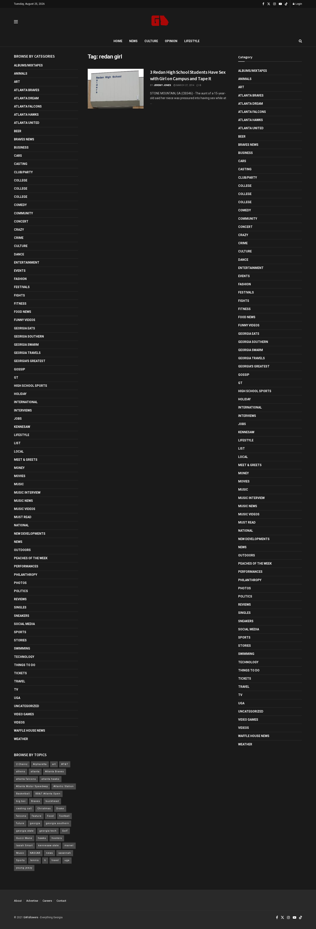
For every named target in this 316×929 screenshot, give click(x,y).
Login (298, 3)
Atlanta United (26, 122)
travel (55, 860)
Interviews (23, 410)
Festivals (22, 287)
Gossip (19, 369)
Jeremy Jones (162, 85)
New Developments (29, 533)
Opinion (171, 41)
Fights (19, 295)
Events (20, 270)
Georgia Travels (27, 353)
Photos (20, 583)
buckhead (52, 801)
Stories (20, 640)
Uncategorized (26, 706)
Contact (61, 900)
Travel (19, 681)
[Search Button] (300, 41)
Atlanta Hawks (26, 114)
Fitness (20, 303)
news (49, 853)
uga (66, 860)
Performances (26, 566)
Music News (23, 500)
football (64, 816)
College (20, 180)
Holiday (20, 394)
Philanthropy (25, 574)
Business (21, 147)
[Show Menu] (16, 21)
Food (50, 816)
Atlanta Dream (26, 98)
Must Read (22, 517)
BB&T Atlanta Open (47, 793)
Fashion (20, 279)
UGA (17, 698)
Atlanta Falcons (28, 106)
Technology (24, 657)
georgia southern (57, 823)
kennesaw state (48, 845)
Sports (20, 632)
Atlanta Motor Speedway (32, 786)
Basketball (23, 793)
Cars (18, 155)
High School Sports (30, 385)
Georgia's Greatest (29, 361)
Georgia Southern (29, 336)
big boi (21, 801)
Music (19, 484)
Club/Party (23, 172)
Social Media (24, 624)
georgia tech (48, 830)
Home (118, 41)
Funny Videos (24, 320)
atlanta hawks (50, 779)
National (21, 525)
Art (17, 81)
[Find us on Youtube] (280, 4)
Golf (65, 830)
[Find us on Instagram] (274, 4)
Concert (21, 221)
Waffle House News (29, 730)
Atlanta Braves (26, 90)
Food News (22, 311)
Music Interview (27, 492)
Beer (17, 131)
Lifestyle (191, 41)
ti (45, 860)
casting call (24, 808)
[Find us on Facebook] (263, 4)
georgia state (25, 830)
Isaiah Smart (24, 845)
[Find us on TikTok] (286, 4)
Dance (19, 254)
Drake (60, 808)
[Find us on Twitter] (268, 4)
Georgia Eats (24, 328)
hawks (42, 838)
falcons (21, 816)
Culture (151, 41)
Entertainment (26, 262)
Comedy (20, 205)
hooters (57, 838)
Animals (20, 73)
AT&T (64, 764)
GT (16, 377)
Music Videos (24, 509)
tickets (20, 673)
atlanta (35, 771)
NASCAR (35, 853)
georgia (35, 823)
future (20, 823)
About (18, 900)
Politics (21, 591)
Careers (47, 900)
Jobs (18, 418)
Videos (19, 722)
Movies (19, 476)
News (133, 41)
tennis (34, 860)
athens (20, 771)
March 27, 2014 (184, 85)
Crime (18, 238)
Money (19, 468)
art (54, 764)
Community (23, 213)
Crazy (19, 229)
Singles (20, 607)
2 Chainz (22, 764)
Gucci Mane (24, 838)
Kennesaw (22, 426)
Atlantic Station (64, 786)
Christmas (44, 808)
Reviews (20, 599)
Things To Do (24, 665)
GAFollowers (30, 917)
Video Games (24, 714)
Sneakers (21, 615)
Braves (35, 801)
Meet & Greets (25, 459)
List (17, 443)
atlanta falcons (26, 779)
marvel (69, 845)
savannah (64, 853)
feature (36, 816)
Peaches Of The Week (31, 558)
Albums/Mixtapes (28, 65)
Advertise (32, 900)
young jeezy (24, 867)
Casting (20, 164)
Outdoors (22, 550)
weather (21, 739)
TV (16, 689)
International (26, 402)
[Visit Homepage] (160, 22)
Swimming (22, 648)
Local (19, 451)
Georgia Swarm (26, 344)
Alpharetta (40, 764)
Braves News (24, 139)
